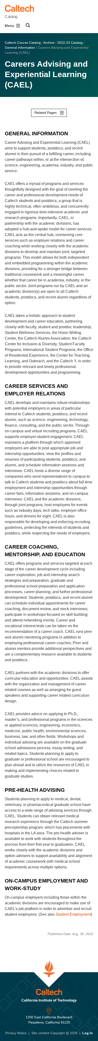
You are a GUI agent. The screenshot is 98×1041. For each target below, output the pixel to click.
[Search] (28, 25)
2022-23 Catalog (70, 42)
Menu (10, 26)
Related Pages (46, 112)
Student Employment (73, 914)
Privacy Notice (16, 1033)
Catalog (11, 17)
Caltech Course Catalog (23, 42)
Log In (87, 1033)
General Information (20, 47)
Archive (48, 42)
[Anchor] (71, 132)
